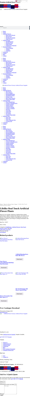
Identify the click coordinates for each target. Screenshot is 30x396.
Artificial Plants (6, 40)
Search (1, 26)
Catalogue (5, 122)
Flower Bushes (9, 93)
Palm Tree (8, 118)
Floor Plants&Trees (10, 102)
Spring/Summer (9, 48)
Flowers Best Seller (10, 99)
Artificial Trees (6, 116)
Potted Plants (9, 44)
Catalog (4, 53)
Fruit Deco (8, 112)
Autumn (8, 49)
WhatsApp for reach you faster (7, 384)
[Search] (29, 28)
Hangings (8, 109)
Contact (4, 55)
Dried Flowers (9, 39)
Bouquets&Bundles (10, 94)
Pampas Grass (9, 96)
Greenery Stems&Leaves (11, 103)
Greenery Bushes (10, 104)
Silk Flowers (9, 36)
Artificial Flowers (7, 34)
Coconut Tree (9, 121)
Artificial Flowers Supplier (9, 334)
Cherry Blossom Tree (11, 120)
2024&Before (8, 227)
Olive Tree (8, 117)
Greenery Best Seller (10, 115)
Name (1, 381)
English (19, 1)
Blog (4, 54)
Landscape (5, 52)
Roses (16, 204)
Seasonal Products (7, 46)
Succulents (8, 113)
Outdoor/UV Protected (11, 45)
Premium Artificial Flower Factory (10, 2)
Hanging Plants (9, 43)
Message (2, 393)
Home (4, 31)
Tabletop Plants (9, 105)
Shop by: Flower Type (9, 204)
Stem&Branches (9, 41)
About (4, 32)
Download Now (3, 312)
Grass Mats (8, 111)
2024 (10, 228)
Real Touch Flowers (10, 35)
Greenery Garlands (10, 108)
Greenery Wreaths (10, 107)
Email (1, 382)
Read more (4, 267)
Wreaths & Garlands (10, 37)
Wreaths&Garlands (10, 95)
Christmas (8, 50)
